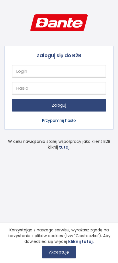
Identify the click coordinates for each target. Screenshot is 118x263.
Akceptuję (59, 252)
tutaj (64, 147)
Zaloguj (59, 105)
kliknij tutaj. (81, 241)
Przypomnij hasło (59, 120)
